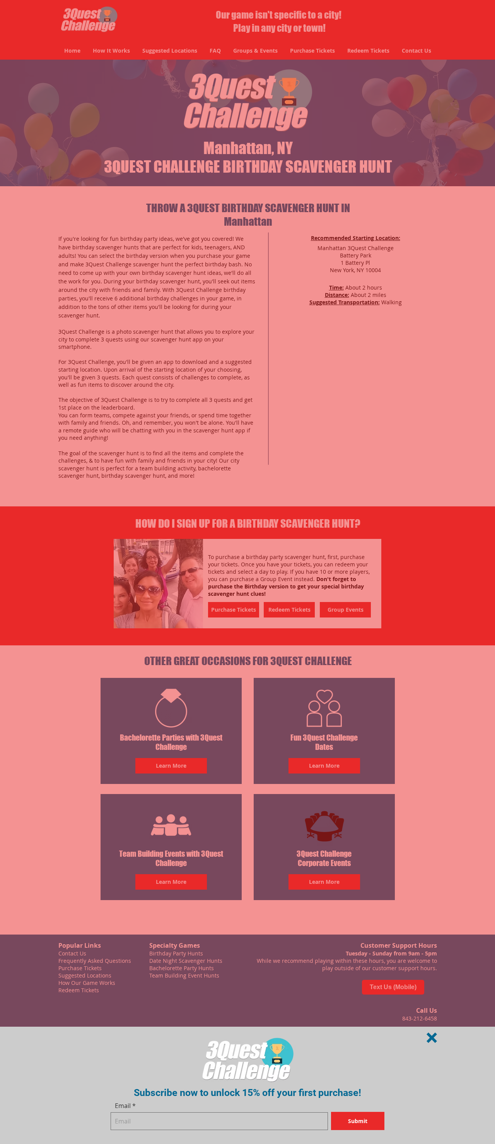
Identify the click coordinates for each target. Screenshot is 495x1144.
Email (123, 1106)
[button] (432, 1037)
